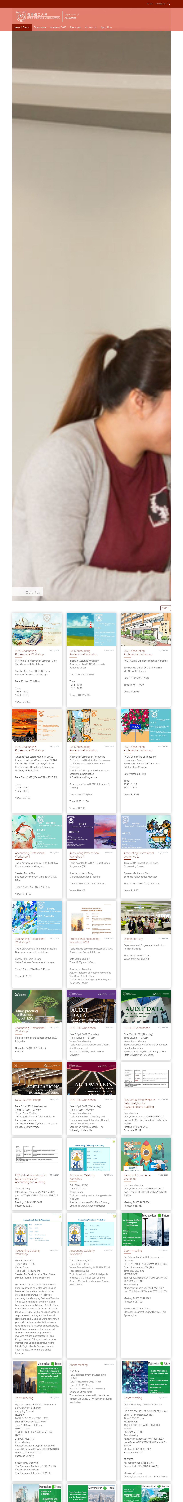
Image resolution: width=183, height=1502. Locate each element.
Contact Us (160, 4)
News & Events (21, 27)
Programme (40, 27)
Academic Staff (58, 27)
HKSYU (150, 4)
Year (164, 608)
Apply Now (106, 27)
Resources (75, 27)
